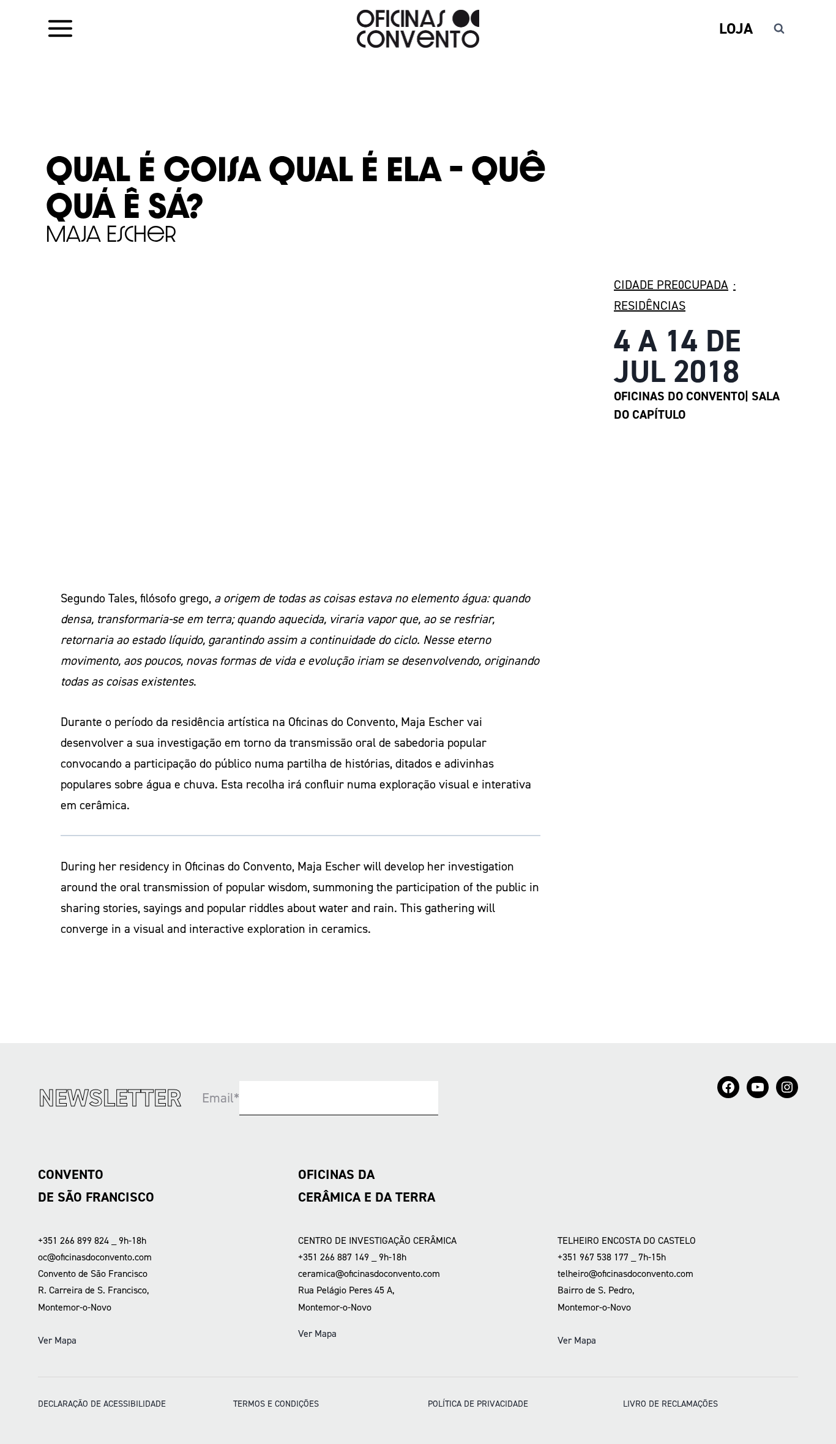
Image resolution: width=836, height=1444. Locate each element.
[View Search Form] (779, 29)
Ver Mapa (57, 1340)
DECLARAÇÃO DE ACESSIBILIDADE (102, 1403)
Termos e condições (276, 1403)
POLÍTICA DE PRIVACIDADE (478, 1403)
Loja (736, 28)
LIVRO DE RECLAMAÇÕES (670, 1403)
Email (220, 1098)
